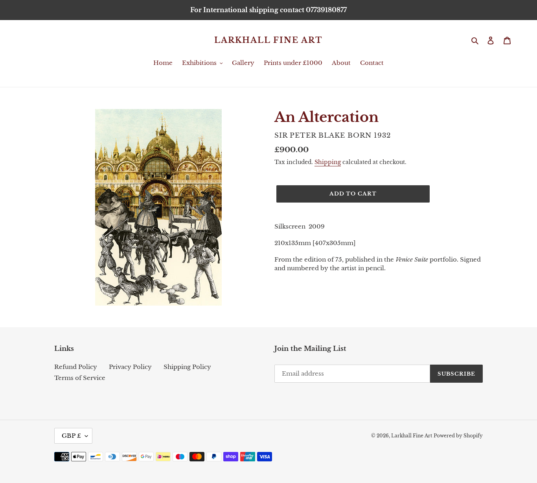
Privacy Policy (130, 367)
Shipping (327, 162)
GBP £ (71, 435)
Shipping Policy (187, 367)
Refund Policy (75, 367)
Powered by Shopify (458, 436)
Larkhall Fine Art (268, 40)
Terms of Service (79, 378)
